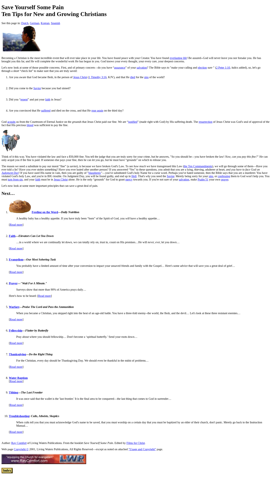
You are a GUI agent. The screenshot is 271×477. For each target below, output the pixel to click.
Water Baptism (18, 377)
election (202, 67)
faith (47, 99)
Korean (45, 23)
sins (146, 77)
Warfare (14, 306)
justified (132, 121)
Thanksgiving (17, 354)
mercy (129, 179)
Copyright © (21, 449)
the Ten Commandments (198, 166)
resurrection (205, 121)
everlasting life (178, 58)
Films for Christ (135, 443)
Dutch (24, 23)
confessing (224, 176)
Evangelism (16, 259)
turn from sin (15, 179)
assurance (119, 67)
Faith (12, 235)
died (132, 77)
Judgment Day (10, 172)
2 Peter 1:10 (223, 67)
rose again (97, 110)
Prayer (13, 283)
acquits (11, 121)
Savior (37, 88)
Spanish (55, 23)
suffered (46, 110)
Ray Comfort (19, 443)
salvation (142, 67)
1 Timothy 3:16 (98, 77)
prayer (224, 179)
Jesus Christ (80, 77)
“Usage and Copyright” (142, 449)
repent (24, 99)
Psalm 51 (203, 179)
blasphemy (94, 172)
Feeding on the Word (45, 212)
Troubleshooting (19, 416)
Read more (16, 224)
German (34, 23)
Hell (133, 176)
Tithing (13, 392)
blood (30, 125)
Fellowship (15, 330)
